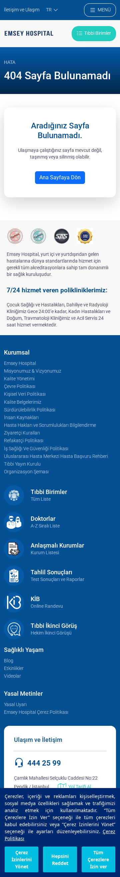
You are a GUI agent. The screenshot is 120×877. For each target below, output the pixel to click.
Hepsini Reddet (60, 859)
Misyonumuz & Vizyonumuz (32, 371)
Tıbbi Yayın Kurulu (22, 464)
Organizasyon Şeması (26, 472)
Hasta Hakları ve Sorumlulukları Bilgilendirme (50, 425)
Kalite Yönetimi (19, 379)
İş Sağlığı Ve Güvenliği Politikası (36, 449)
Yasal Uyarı (15, 704)
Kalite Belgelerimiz (22, 402)
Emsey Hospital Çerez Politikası (36, 712)
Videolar (12, 676)
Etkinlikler (14, 668)
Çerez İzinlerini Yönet (22, 859)
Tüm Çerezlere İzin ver (98, 859)
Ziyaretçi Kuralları (22, 433)
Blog (8, 661)
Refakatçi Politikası (23, 441)
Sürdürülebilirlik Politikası (29, 410)
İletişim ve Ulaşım (21, 10)
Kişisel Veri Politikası (25, 394)
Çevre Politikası (19, 386)
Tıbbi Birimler (97, 33)
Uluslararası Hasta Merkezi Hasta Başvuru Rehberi (56, 456)
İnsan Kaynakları (21, 417)
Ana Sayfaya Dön (60, 177)
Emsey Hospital (20, 363)
